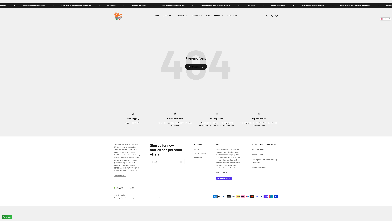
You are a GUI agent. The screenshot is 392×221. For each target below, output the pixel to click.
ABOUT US (167, 16)
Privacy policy (129, 198)
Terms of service (120, 176)
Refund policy (199, 157)
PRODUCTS (196, 16)
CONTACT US (232, 16)
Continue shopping (196, 67)
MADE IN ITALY (182, 16)
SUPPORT (217, 16)
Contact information (155, 198)
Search (196, 149)
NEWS (208, 16)
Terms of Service (200, 153)
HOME (157, 16)
